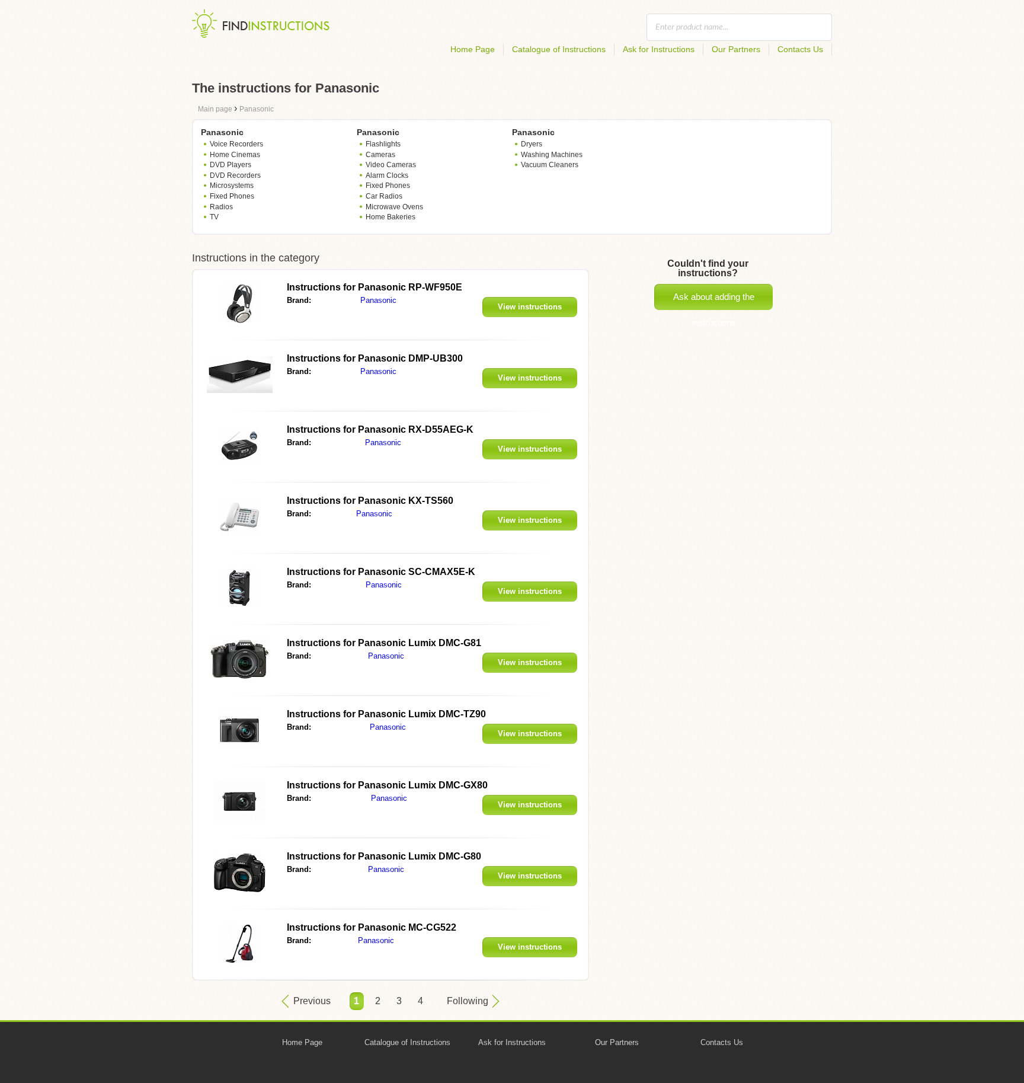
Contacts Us (800, 49)
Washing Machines (552, 155)
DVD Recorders (235, 175)
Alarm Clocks (387, 175)
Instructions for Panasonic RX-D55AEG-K (380, 429)
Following (467, 1001)
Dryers (531, 144)
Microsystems (232, 185)
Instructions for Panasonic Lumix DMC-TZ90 (386, 714)
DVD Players (230, 165)
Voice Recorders (236, 144)
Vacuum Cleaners (549, 165)
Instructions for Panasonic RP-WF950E (374, 287)
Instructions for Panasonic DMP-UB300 (375, 358)
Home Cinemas (235, 155)
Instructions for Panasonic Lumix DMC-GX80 (387, 785)
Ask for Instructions (659, 49)
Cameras (380, 155)
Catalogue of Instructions (559, 49)
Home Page (472, 49)
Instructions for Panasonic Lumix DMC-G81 (384, 643)
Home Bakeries (390, 217)
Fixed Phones (232, 196)
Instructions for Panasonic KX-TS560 (370, 501)
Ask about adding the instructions (713, 301)
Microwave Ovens (394, 207)
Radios (221, 207)
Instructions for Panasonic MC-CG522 (371, 927)
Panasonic (378, 300)
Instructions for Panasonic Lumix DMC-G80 (384, 856)
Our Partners (736, 49)
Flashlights (383, 144)
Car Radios (384, 196)
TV (214, 217)
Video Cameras (391, 165)
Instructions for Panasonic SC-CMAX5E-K (381, 572)
